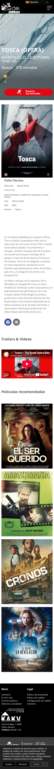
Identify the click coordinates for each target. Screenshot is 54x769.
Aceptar (9, 764)
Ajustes (36, 764)
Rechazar (23, 764)
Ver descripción (16, 461)
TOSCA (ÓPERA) (22, 50)
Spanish (33, 2)
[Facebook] (8, 322)
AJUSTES (37, 759)
